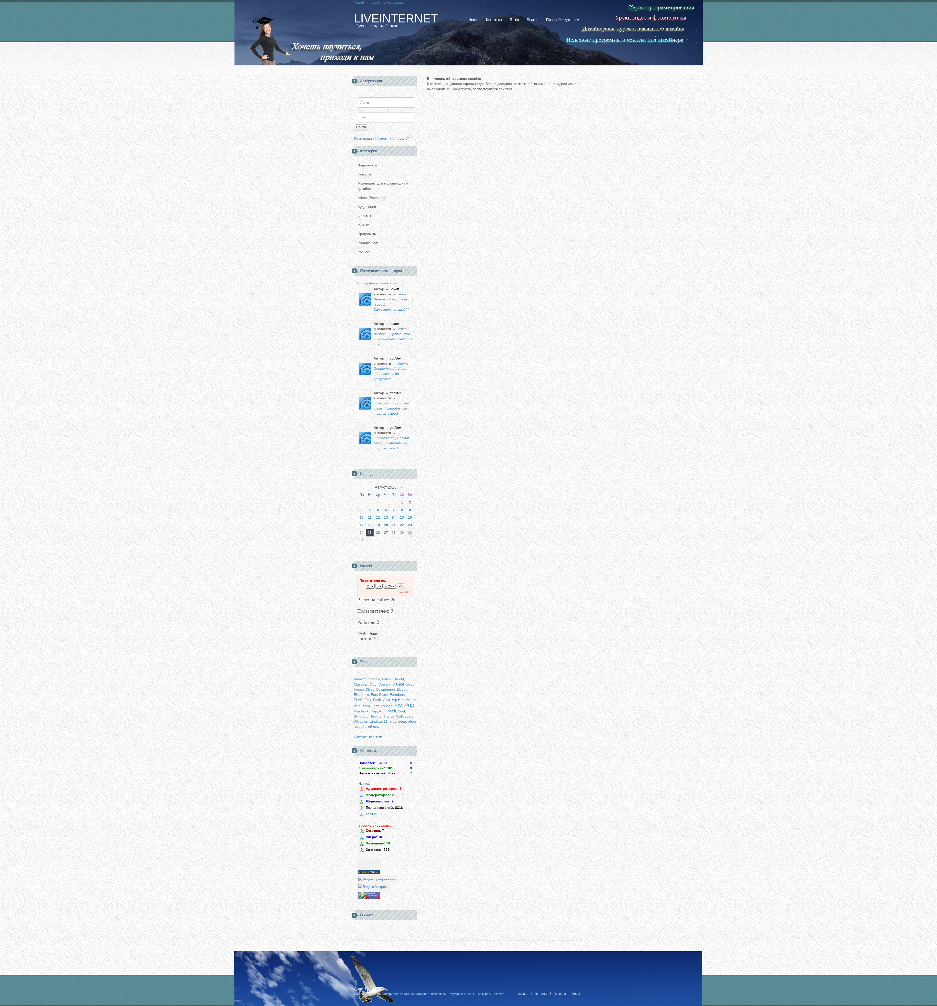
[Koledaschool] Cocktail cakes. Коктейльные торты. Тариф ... (391, 408)
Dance (398, 684)
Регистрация (364, 138)
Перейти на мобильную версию (379, 2)
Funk (377, 700)
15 (402, 517)
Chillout (398, 679)
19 (378, 525)
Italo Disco (362, 706)
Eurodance (398, 695)
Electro (402, 689)
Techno (376, 716)
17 (362, 525)
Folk (368, 700)
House (411, 700)
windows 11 (378, 721)
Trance (389, 716)
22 (402, 525)
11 (370, 517)
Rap (374, 711)
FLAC (358, 700)
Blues (386, 679)
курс (392, 721)
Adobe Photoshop (371, 198)
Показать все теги (368, 737)
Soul (401, 711)
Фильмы (364, 216)
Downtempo (385, 689)
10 (362, 517)
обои (402, 721)
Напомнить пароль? (393, 138)
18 (370, 525)
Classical (360, 684)
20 (386, 525)
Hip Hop (398, 700)
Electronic (361, 695)
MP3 (398, 706)
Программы (367, 234)
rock (391, 711)
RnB (382, 711)
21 (394, 525)
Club (373, 684)
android (374, 679)
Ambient (360, 679)
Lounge (387, 706)
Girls (386, 700)
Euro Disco (379, 695)
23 (410, 525)
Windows (361, 721)
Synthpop (361, 716)
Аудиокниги (367, 207)
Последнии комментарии (377, 283)
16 (410, 517)
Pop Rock (361, 711)
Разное (363, 252)
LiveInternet (396, 18)
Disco (370, 689)
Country (384, 684)
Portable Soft (368, 243)
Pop (409, 705)
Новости (364, 174)
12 (378, 517)
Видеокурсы (367, 165)
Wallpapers (404, 716)
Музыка (364, 225)
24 (362, 532)
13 (386, 517)
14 (394, 517)
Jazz (375, 706)
